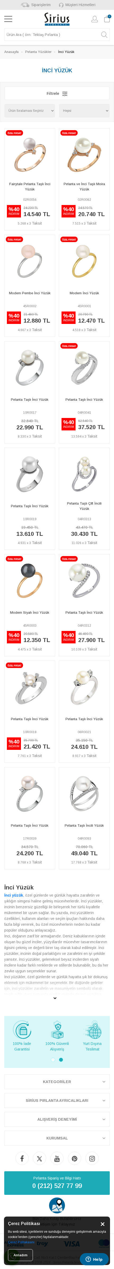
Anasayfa (11, 52)
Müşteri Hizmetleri (80, 5)
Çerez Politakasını (21, 1242)
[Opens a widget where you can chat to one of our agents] (94, 1259)
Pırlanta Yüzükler (38, 52)
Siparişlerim (41, 5)
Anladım (20, 1255)
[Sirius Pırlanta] (57, 19)
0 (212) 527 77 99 (57, 1185)
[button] (53, 1060)
